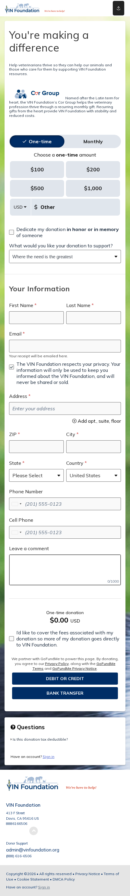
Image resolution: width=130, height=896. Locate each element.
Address (18, 396)
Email (15, 334)
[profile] (94, 8)
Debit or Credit (65, 678)
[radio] (40, 141)
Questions (30, 727)
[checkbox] (65, 232)
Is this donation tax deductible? (40, 739)
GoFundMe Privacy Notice (74, 668)
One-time (40, 141)
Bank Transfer (65, 693)
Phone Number (26, 491)
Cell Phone (21, 520)
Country (74, 463)
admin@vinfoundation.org (32, 850)
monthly (93, 141)
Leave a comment (29, 548)
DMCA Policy (64, 879)
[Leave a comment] (65, 570)
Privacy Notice (87, 873)
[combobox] (60, 256)
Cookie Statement (33, 879)
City (70, 434)
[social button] (118, 8)
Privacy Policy (57, 663)
